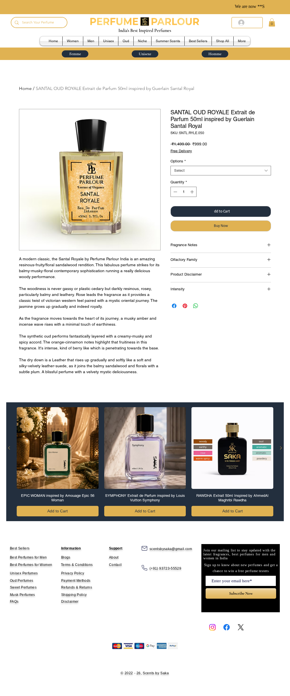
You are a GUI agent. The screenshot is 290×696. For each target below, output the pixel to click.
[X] (240, 627)
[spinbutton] (183, 192)
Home (25, 88)
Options (178, 161)
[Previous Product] (9, 448)
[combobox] (220, 170)
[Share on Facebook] (174, 305)
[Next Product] (281, 448)
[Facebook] (226, 627)
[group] (145, 462)
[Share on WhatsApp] (195, 305)
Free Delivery (181, 151)
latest (207, 554)
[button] (271, 22)
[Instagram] (212, 627)
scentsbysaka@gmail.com (171, 549)
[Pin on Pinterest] (185, 305)
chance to (220, 571)
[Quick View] (58, 448)
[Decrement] (174, 192)
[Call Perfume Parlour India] (144, 568)
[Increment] (192, 192)
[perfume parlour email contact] (144, 548)
